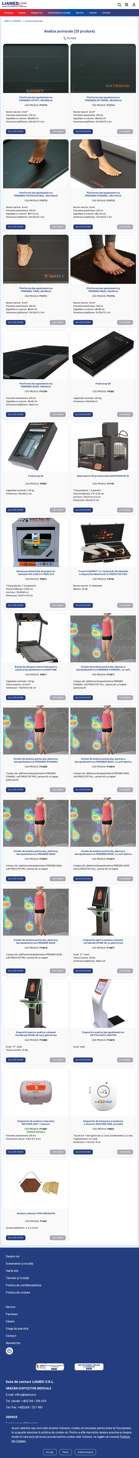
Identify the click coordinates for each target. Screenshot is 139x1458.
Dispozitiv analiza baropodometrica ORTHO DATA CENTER (103, 1034)
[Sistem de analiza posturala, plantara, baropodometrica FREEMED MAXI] (36, 822)
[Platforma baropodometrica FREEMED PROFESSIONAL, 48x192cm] (36, 164)
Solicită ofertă (15, 132)
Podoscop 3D (103, 383)
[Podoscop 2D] (36, 446)
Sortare (69, 38)
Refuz (66, 1452)
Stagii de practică (17, 1328)
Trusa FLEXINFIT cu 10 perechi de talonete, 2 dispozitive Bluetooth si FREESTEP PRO (103, 573)
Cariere (92, 12)
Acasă (22, 12)
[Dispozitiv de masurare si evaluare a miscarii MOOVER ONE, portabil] (103, 1092)
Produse (8, 12)
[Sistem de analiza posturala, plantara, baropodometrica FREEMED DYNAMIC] (36, 730)
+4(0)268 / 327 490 (30, 1407)
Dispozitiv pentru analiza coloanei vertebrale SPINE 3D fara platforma (36, 1034)
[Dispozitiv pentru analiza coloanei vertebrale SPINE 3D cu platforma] (103, 911)
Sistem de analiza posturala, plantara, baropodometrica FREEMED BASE (36, 941)
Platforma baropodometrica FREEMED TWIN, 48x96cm (35, 290)
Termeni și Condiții (17, 1278)
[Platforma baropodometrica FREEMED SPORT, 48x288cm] (36, 68)
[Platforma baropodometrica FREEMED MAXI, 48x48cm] (103, 259)
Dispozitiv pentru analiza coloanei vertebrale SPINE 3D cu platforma (103, 941)
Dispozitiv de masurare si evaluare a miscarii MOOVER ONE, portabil (103, 1122)
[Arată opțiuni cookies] (9, 1351)
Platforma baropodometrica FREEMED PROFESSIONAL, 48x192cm (36, 194)
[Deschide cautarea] (119, 5)
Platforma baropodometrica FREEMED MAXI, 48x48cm (103, 290)
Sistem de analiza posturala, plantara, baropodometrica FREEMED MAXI (36, 852)
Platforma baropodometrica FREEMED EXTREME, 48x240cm (103, 99)
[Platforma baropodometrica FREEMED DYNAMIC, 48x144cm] (103, 164)
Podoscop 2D (35, 475)
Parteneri (12, 1314)
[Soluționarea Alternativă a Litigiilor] (50, 1367)
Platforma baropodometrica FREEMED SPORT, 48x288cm (35, 99)
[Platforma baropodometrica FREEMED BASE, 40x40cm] (36, 354)
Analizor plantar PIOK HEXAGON (36, 1213)
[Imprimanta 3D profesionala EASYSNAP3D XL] (103, 446)
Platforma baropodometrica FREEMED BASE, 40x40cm (35, 385)
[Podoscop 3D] (103, 354)
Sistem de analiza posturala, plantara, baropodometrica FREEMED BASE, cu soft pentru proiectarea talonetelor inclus (103, 852)
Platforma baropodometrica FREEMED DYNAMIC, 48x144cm (103, 194)
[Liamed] (14, 4)
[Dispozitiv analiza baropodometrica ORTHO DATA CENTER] (103, 1003)
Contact (106, 12)
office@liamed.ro (25, 1394)
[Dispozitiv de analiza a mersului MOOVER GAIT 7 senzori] (36, 1092)
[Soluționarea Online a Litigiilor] (89, 1367)
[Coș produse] (127, 4)
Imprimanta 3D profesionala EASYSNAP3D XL (103, 475)
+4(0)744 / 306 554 (33, 1401)
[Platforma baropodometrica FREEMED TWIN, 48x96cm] (36, 259)
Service (79, 12)
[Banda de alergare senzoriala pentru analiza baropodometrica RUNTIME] (36, 637)
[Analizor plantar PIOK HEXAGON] (36, 1184)
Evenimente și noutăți (59, 12)
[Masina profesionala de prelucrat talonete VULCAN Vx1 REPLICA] (36, 542)
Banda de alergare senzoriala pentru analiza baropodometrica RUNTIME (36, 668)
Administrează (85, 1452)
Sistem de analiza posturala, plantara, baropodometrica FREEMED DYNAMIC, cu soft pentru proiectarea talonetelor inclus (103, 668)
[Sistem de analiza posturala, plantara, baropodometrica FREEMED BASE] (36, 911)
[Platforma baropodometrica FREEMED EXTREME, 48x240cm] (103, 68)
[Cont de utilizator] (134, 4)
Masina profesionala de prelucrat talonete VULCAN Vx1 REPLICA (35, 573)
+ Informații (58, 132)
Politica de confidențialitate (23, 1285)
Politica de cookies (18, 1292)
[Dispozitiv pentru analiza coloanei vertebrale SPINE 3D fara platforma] (36, 1003)
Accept (50, 1452)
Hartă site (12, 1271)
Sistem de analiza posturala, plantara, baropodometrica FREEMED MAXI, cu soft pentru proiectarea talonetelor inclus (103, 760)
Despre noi (36, 12)
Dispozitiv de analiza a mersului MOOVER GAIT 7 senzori (35, 1122)
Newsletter (13, 1343)
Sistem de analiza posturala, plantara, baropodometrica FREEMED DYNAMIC (36, 760)
